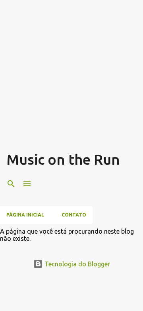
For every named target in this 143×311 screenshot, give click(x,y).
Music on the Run (63, 159)
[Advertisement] (71, 78)
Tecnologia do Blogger (76, 264)
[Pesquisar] (11, 183)
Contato (74, 214)
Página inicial (25, 214)
